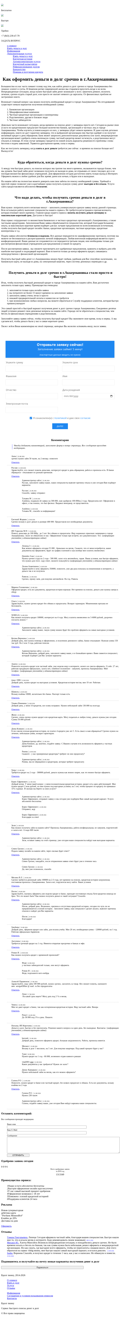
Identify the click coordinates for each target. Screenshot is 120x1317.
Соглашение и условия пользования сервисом (30, 1295)
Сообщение (12, 1136)
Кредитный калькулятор (25, 64)
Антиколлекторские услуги (26, 61)
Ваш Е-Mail (12, 1130)
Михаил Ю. (13, 1242)
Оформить (6, 1226)
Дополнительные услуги (19, 53)
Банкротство (19, 69)
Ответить (15, 462)
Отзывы (11, 1288)
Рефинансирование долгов (26, 67)
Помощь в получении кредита (28, 72)
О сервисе (12, 1280)
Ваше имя (11, 1124)
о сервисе (12, 45)
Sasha (9, 1253)
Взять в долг (13, 1283)
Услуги (10, 1285)
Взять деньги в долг (17, 48)
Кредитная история (22, 59)
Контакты (12, 1298)
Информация (13, 51)
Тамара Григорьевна (17, 1237)
